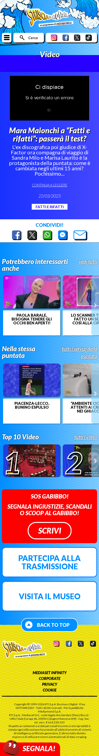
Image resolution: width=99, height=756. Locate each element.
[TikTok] (89, 37)
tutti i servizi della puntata (79, 352)
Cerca (33, 37)
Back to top (53, 625)
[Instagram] (54, 37)
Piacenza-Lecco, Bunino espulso (31, 405)
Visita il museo (49, 596)
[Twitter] (77, 37)
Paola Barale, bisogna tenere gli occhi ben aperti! (32, 319)
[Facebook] (65, 37)
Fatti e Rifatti (50, 206)
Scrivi (49, 530)
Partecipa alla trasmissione (49, 562)
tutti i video (85, 437)
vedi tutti (88, 261)
